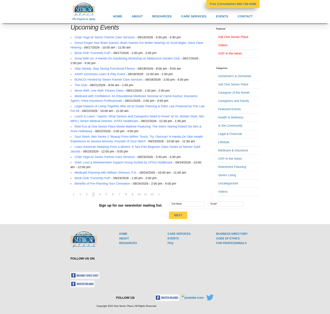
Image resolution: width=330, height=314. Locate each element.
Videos (223, 45)
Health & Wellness (230, 117)
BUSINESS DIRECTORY (232, 233)
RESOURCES (128, 243)
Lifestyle (223, 142)
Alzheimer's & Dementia (234, 76)
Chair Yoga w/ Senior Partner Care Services (105, 37)
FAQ (170, 243)
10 (139, 194)
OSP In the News (230, 53)
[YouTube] (84, 266)
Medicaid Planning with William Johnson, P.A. (106, 172)
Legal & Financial (230, 134)
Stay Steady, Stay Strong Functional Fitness (105, 68)
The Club (81, 85)
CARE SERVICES (179, 233)
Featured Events (229, 109)
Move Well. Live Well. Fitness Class (99, 90)
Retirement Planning (232, 167)
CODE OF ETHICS (228, 238)
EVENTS (173, 238)
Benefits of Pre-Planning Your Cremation (102, 183)
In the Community (230, 125)
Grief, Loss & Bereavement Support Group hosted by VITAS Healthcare (124, 162)
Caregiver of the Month (234, 92)
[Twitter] (76, 266)
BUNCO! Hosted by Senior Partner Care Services (108, 79)
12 (152, 194)
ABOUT (124, 238)
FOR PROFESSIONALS (231, 243)
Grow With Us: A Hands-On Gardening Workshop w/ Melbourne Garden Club (127, 58)
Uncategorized (228, 183)
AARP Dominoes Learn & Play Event (100, 74)
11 (145, 194)
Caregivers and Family (233, 101)
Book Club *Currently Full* (93, 53)
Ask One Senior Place (233, 37)
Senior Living (227, 175)
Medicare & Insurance (233, 150)
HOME (123, 233)
